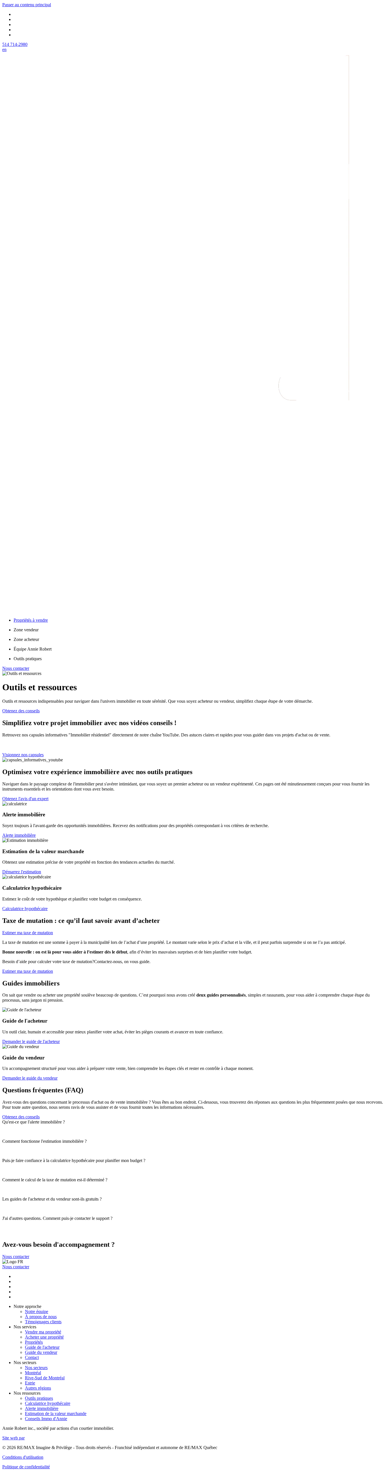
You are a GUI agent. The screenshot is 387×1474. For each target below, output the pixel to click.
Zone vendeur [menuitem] (26, 629)
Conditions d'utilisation (22, 1457)
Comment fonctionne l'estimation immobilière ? (44, 1141)
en (4, 49)
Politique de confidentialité (26, 1466)
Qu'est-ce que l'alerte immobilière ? (33, 1122)
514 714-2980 (14, 44)
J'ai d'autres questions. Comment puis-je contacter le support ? (57, 1218)
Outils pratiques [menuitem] (28, 658)
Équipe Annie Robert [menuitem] (33, 649)
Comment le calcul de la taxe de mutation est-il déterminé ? (54, 1179)
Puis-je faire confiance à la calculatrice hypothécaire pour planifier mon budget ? (73, 1160)
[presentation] (193, 1122)
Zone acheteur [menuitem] (26, 639)
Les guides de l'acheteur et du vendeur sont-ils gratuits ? (52, 1199)
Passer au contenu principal (26, 4)
